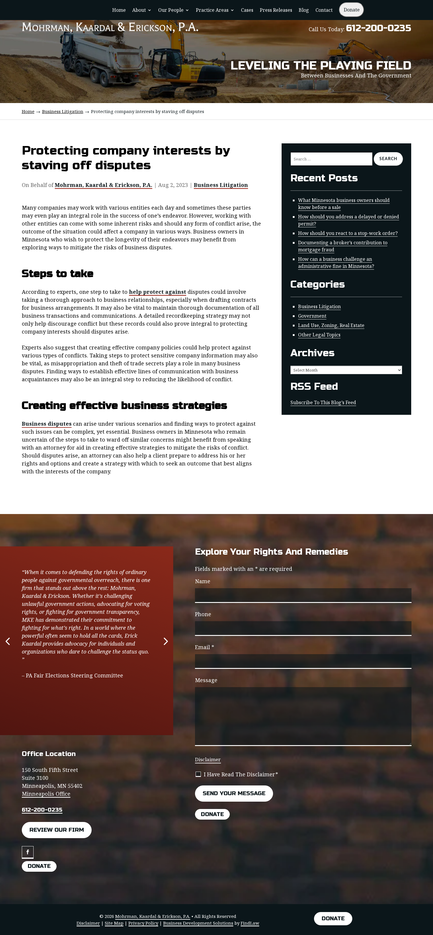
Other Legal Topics (319, 334)
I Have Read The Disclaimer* (241, 774)
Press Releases (276, 10)
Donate (352, 9)
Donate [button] (39, 866)
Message (206, 680)
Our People (171, 10)
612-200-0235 (378, 28)
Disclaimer (208, 759)
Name (202, 581)
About (139, 10)
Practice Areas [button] (212, 10)
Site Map (114, 923)
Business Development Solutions (198, 923)
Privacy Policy (143, 923)
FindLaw (250, 923)
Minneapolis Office (46, 793)
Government (312, 316)
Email (204, 647)
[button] (8, 641)
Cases (247, 10)
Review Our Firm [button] (56, 829)
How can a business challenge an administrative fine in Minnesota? (336, 262)
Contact (324, 10)
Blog (304, 10)
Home (119, 10)
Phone (203, 614)
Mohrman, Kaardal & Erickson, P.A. (103, 184)
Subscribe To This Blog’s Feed (323, 402)
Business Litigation (221, 184)
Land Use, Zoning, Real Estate (331, 325)
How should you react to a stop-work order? (348, 233)
